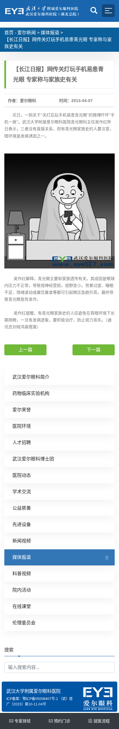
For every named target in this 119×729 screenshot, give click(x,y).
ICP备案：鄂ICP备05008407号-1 (32, 699)
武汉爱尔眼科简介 (30, 377)
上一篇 (25, 349)
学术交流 (21, 491)
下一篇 (94, 349)
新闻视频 (21, 540)
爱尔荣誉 (21, 409)
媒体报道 (50, 32)
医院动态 (21, 475)
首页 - (10, 32)
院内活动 (21, 590)
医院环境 (21, 426)
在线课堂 (21, 606)
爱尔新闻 (26, 32)
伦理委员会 (24, 622)
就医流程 (102, 721)
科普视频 (21, 573)
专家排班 (22, 721)
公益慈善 (21, 508)
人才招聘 (21, 442)
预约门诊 (62, 721)
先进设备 (21, 524)
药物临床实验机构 (30, 393)
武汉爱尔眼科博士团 (33, 458)
